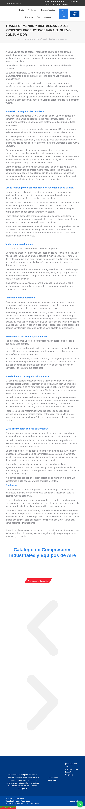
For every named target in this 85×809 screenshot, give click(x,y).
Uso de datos (74, 801)
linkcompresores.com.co (13, 3)
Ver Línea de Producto (38, 581)
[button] (42, 628)
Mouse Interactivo (32, 803)
